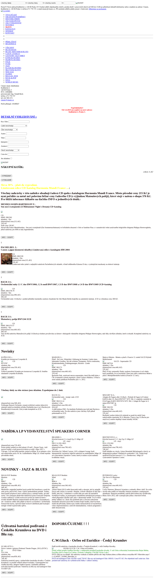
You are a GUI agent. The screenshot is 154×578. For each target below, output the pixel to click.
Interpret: (4, 142)
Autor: (3, 134)
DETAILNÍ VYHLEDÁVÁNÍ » (19, 116)
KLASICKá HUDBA (13, 68)
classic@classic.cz (7, 100)
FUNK (7, 64)
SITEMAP (9, 31)
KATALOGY (10, 29)
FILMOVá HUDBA (12, 60)
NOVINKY (9, 25)
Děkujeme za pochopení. (97, 9)
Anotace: (4, 146)
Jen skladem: (5, 158)
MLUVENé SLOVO (13, 70)
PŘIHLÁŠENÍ (10, 42)
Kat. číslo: (4, 122)
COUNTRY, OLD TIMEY (15, 56)
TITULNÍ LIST (11, 15)
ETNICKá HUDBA (12, 58)
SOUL (7, 80)
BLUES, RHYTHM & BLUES (16, 52)
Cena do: (4, 154)
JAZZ (7, 66)
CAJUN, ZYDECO (12, 54)
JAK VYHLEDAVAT (13, 23)
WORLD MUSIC (11, 82)
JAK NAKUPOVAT (12, 21)
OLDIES (8, 74)
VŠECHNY (9, 48)
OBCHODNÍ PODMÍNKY (15, 17)
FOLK (7, 62)
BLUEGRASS (10, 50)
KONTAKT (9, 33)
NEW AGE (9, 72)
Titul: (3, 138)
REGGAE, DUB (11, 76)
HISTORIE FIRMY (12, 19)
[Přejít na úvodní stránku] (5, 11)
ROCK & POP (10, 78)
